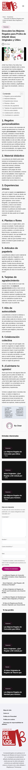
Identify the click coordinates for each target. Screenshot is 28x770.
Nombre (4, 539)
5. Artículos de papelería (11, 105)
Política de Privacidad (9, 716)
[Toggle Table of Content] (20, 93)
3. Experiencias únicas (10, 101)
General (7, 667)
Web (3, 553)
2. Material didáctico (9, 98)
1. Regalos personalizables (12, 96)
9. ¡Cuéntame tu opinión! (11, 115)
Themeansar (17, 767)
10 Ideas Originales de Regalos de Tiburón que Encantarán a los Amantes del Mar (13, 591)
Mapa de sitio (7, 710)
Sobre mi (6, 713)
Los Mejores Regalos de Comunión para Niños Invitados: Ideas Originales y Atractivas (14, 577)
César (19, 426)
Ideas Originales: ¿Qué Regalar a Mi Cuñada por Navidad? (13, 476)
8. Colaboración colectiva (11, 113)
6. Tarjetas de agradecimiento (12, 108)
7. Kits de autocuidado (10, 110)
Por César (7, 44)
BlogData (9, 767)
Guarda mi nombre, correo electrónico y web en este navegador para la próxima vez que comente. (14, 562)
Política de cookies (9, 719)
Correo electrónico (7, 546)
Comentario (5, 517)
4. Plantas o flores (9, 103)
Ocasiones (6, 27)
